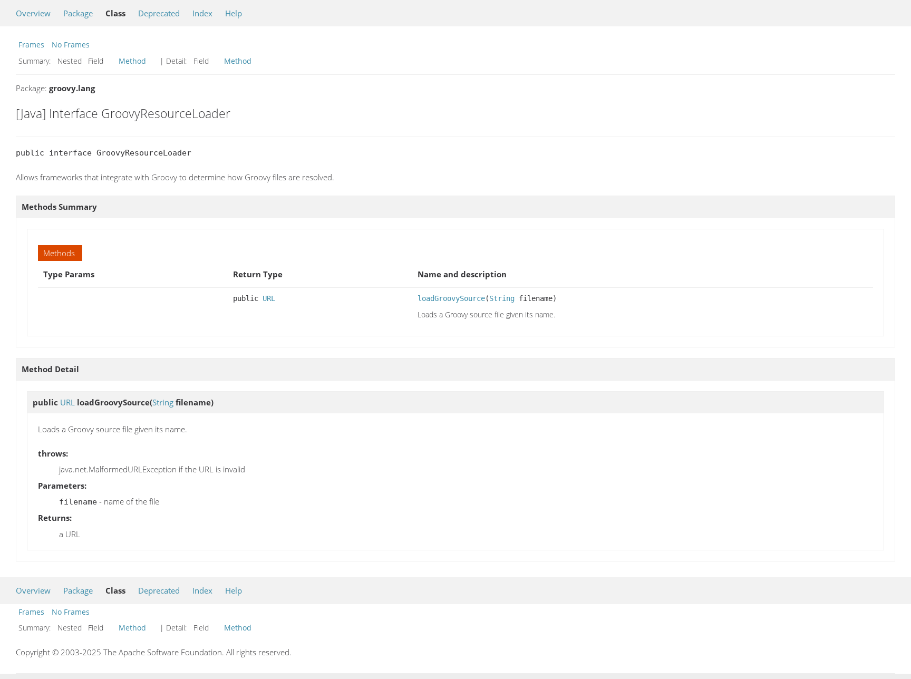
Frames (31, 45)
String (502, 298)
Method (132, 61)
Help (233, 13)
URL (269, 298)
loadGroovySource (451, 298)
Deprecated (159, 13)
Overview (33, 13)
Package (78, 13)
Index (202, 13)
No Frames (71, 45)
